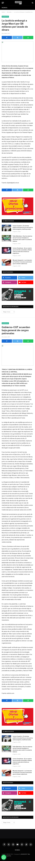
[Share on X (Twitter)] (17, 37)
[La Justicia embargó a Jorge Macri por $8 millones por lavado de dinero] (17, 51)
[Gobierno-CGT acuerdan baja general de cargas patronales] (17, 355)
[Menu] (3, 3)
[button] (3, 857)
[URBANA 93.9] (18, 3)
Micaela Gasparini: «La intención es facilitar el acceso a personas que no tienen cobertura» (22, 262)
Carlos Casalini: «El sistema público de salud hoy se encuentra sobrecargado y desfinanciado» (23, 227)
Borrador (5, 16)
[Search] (32, 3)
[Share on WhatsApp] (28, 37)
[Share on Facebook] (7, 37)
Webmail (4, 7)
